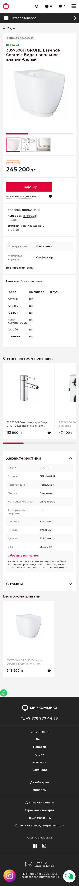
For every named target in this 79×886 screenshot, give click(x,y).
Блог (39, 739)
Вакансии (39, 769)
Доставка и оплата (39, 802)
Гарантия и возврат (39, 810)
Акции (39, 754)
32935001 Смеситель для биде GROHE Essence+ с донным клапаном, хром (27, 424)
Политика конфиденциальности (39, 825)
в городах (30, 215)
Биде (11, 28)
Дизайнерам (39, 782)
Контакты (39, 762)
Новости (39, 746)
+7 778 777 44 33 (42, 718)
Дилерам (39, 790)
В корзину (29, 187)
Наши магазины (39, 817)
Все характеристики (20, 267)
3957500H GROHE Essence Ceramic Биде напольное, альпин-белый (24, 662)
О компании (40, 731)
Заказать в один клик (21, 196)
